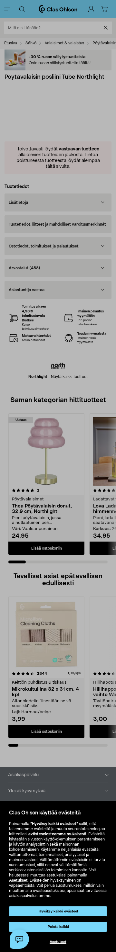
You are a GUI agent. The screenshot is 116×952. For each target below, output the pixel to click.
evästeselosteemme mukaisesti (57, 834)
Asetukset (18, 880)
